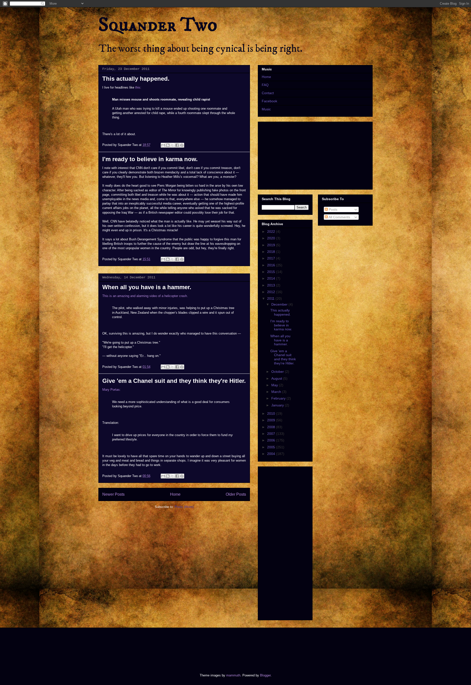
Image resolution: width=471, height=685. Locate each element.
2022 (271, 231)
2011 (271, 298)
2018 (271, 252)
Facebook (269, 101)
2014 (271, 278)
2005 (271, 447)
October (278, 372)
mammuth (233, 675)
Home (175, 494)
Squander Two (157, 25)
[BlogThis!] (167, 145)
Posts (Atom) (184, 507)
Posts (332, 209)
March (276, 392)
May (275, 385)
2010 (271, 413)
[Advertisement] (187, 646)
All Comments (339, 217)
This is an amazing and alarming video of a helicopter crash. (145, 296)
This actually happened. (136, 78)
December (279, 304)
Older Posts (236, 494)
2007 (271, 434)
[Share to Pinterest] (181, 145)
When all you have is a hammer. (146, 287)
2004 (271, 454)
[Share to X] (172, 145)
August (277, 378)
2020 (271, 238)
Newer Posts (113, 494)
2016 (271, 265)
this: (138, 87)
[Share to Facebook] (177, 145)
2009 (271, 420)
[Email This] (163, 145)
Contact (268, 93)
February (279, 398)
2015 (271, 272)
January (278, 405)
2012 (271, 292)
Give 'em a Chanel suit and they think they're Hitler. (174, 380)
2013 (271, 285)
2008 (271, 427)
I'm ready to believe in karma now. (150, 159)
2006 (271, 440)
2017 (271, 258)
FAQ (265, 85)
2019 (271, 245)
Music (266, 109)
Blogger (265, 675)
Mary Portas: (111, 389)
